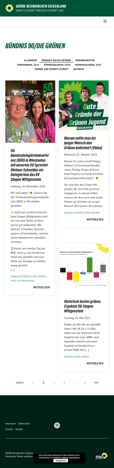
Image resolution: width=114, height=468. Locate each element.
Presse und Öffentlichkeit (52, 69)
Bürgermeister (85, 60)
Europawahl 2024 (28, 64)
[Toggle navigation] (105, 21)
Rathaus (78, 69)
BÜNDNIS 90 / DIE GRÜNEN (56, 60)
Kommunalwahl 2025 (88, 64)
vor (96, 382)
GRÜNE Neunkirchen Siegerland (41, 6)
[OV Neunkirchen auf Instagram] (57, 425)
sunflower (28, 456)
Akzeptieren (61, 460)
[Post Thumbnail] (30, 111)
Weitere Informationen (71, 457)
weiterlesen (41, 287)
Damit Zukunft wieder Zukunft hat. (40, 10)
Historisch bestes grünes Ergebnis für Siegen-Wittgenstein (82, 306)
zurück (20, 382)
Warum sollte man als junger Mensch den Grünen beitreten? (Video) (83, 143)
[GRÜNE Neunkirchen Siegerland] (9, 8)
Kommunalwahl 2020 (57, 64)
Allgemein (30, 60)
